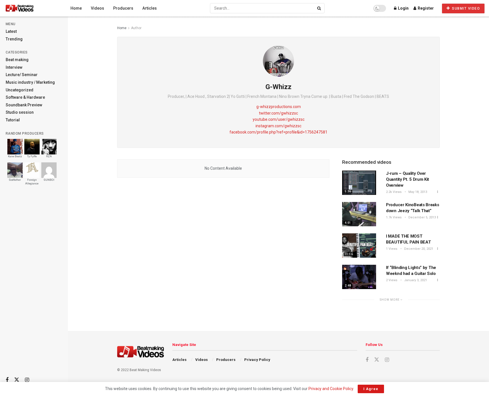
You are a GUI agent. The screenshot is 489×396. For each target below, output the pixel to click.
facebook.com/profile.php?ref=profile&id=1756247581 (278, 132)
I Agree (370, 389)
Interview (14, 67)
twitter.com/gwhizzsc (278, 113)
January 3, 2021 (415, 280)
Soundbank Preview (24, 105)
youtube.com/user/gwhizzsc (278, 119)
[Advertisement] (34, 283)
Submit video (465, 8)
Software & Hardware (25, 97)
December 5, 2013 (422, 217)
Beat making (17, 59)
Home (76, 8)
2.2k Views (394, 192)
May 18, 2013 (417, 192)
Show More (390, 299)
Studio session (20, 112)
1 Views (391, 249)
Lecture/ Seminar (22, 74)
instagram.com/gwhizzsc (278, 126)
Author (136, 28)
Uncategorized (19, 90)
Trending (14, 39)
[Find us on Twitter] (16, 379)
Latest (11, 31)
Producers (123, 8)
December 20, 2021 (418, 249)
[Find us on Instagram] (27, 380)
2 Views (391, 280)
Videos (97, 8)
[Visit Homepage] (30, 8)
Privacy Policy (257, 360)
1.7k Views (394, 217)
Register (425, 8)
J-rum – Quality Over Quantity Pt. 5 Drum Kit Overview (407, 179)
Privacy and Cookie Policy (330, 388)
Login (403, 8)
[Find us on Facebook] (7, 380)
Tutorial (13, 120)
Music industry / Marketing (30, 82)
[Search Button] (319, 8)
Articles (149, 8)
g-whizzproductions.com (278, 106)
